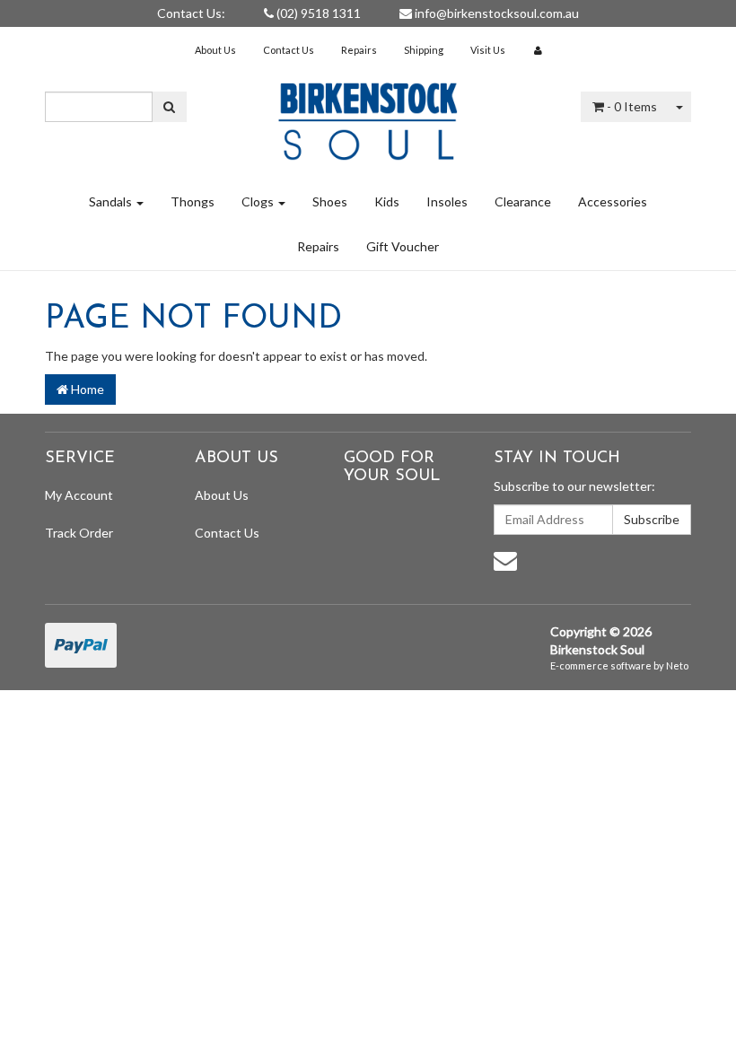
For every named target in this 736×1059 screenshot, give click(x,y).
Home (86, 389)
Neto (677, 665)
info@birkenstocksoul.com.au (495, 13)
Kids (386, 201)
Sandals (112, 201)
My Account (79, 495)
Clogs (258, 201)
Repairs (359, 50)
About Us (215, 50)
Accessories (612, 201)
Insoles (447, 201)
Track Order (79, 532)
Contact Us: (191, 13)
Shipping (423, 50)
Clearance (523, 201)
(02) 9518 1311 (317, 13)
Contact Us (288, 50)
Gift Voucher (402, 246)
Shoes (329, 201)
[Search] (169, 107)
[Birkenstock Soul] (368, 115)
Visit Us (487, 50)
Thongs (193, 201)
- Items (632, 106)
